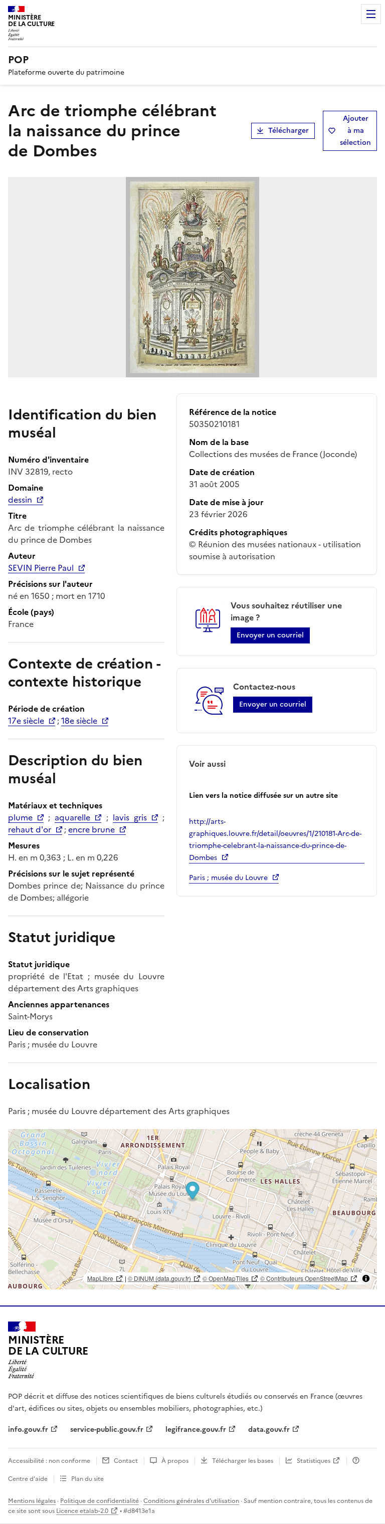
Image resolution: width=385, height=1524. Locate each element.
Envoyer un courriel (270, 635)
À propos (174, 1460)
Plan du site (87, 1478)
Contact (126, 1460)
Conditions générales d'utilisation (191, 1500)
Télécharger (288, 130)
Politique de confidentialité (99, 1500)
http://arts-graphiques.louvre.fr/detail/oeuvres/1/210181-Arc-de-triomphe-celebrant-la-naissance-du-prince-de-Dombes (275, 839)
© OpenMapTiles (226, 1278)
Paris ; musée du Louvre (228, 878)
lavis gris (130, 817)
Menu (371, 14)
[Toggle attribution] (366, 1278)
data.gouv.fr (269, 1429)
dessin (20, 500)
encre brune (91, 829)
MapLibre (100, 1278)
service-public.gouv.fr (106, 1429)
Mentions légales (32, 1500)
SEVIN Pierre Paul (41, 568)
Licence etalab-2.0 (82, 1510)
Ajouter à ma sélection (355, 130)
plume (20, 817)
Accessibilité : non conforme (49, 1460)
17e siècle (26, 721)
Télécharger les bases (242, 1460)
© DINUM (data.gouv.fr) (159, 1278)
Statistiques (313, 1460)
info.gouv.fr (28, 1429)
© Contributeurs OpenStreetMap (304, 1278)
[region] (192, 1209)
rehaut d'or (29, 829)
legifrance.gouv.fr (195, 1429)
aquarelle (72, 817)
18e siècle (79, 721)
